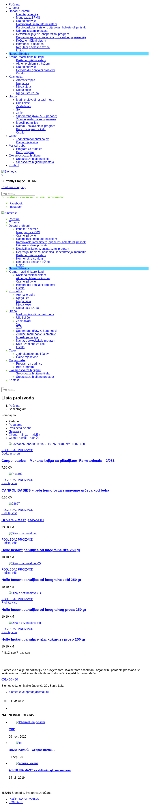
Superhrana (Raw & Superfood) (36, 116)
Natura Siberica (19, 53)
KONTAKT (16, 802)
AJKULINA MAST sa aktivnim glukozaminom (40, 770)
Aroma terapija (25, 80)
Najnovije (15, 431)
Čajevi (13, 135)
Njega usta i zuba (27, 93)
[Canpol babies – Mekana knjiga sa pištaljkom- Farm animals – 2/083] (47, 444)
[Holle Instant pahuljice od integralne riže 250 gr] (23, 533)
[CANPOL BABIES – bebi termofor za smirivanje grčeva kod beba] (15, 473)
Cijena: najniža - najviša (24, 434)
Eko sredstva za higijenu (25, 155)
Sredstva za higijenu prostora (35, 162)
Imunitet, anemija (27, 14)
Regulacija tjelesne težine (33, 47)
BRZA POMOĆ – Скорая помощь (32, 749)
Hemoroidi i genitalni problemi (35, 70)
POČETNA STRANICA (24, 799)
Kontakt (14, 165)
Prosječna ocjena (20, 428)
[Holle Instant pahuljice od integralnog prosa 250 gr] (25, 593)
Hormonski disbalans (30, 43)
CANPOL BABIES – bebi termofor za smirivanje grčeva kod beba (55, 490)
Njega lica (22, 83)
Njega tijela (23, 86)
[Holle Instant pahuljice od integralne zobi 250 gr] (25, 563)
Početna (14, 4)
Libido (20, 50)
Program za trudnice (29, 148)
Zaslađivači (23, 106)
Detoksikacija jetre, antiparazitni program (42, 34)
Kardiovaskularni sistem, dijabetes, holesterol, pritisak (51, 27)
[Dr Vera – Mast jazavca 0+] (14, 503)
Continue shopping (13, 187)
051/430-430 (9, 679)
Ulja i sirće (23, 103)
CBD (12, 729)
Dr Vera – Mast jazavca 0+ (22, 520)
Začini (20, 112)
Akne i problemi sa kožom (33, 63)
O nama (14, 7)
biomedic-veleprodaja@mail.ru (29, 691)
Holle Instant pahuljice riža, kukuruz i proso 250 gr (43, 639)
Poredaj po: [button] (8, 415)
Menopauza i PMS (28, 17)
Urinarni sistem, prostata (32, 30)
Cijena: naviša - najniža (24, 437)
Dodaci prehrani (19, 11)
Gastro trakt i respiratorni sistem (36, 24)
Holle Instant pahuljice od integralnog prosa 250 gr (43, 610)
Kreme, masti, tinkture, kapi (26, 57)
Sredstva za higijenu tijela (33, 158)
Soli (18, 109)
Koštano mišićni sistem (31, 40)
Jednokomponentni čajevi (32, 139)
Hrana (13, 96)
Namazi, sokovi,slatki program (35, 125)
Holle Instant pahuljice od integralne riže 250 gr (40, 550)
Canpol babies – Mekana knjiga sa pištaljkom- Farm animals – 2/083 (58, 461)
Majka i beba (17, 145)
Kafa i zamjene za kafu (31, 129)
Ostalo (20, 73)
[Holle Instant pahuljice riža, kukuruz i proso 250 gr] (25, 622)
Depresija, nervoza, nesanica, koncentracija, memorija (51, 37)
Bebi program (25, 152)
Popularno (15, 424)
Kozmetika (15, 76)
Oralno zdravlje (26, 20)
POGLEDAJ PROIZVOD (17, 450)
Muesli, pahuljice (27, 122)
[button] (2, 174)
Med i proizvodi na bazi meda (35, 99)
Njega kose (23, 89)
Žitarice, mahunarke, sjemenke (36, 119)
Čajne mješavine (27, 142)
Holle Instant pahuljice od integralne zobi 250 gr (41, 580)
